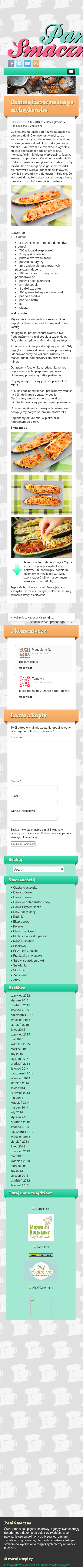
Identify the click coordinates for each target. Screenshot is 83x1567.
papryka (42, 591)
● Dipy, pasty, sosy (23, 912)
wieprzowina (38, 594)
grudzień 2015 (20, 1005)
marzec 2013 (19, 1166)
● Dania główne (53, 122)
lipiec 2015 (18, 1029)
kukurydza (17, 591)
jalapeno (60, 587)
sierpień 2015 (20, 1024)
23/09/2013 (33, 122)
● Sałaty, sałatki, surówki (27, 960)
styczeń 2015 (20, 1058)
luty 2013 (17, 1170)
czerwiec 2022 (20, 995)
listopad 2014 (20, 1068)
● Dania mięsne (21, 897)
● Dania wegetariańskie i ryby (30, 902)
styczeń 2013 (20, 1175)
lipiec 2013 (18, 1146)
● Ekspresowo (20, 921)
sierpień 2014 (20, 1083)
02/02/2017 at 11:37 (42, 682)
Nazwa (16, 781)
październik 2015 (22, 1015)
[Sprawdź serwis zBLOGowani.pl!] (41, 1287)
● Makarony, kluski (23, 931)
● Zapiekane (35, 125)
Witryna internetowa (23, 810)
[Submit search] (62, 869)
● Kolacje (17, 926)
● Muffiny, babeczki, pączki (29, 936)
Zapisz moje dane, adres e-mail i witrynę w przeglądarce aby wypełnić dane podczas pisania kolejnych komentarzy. (41, 833)
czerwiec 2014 (20, 1093)
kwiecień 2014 (20, 1102)
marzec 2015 (19, 1049)
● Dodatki (17, 916)
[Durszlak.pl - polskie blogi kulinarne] (41, 1208)
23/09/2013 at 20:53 (42, 653)
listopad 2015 (20, 1010)
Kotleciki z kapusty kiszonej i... (33, 617)
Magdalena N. (41, 649)
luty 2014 (17, 1112)
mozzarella (30, 591)
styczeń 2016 (20, 1000)
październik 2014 (22, 1073)
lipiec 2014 (18, 1088)
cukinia (31, 587)
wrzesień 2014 (20, 1078)
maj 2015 (17, 1039)
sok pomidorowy (20, 594)
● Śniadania (19, 965)
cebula (21, 587)
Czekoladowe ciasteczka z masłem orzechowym (36, 1565)
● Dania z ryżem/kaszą (26, 907)
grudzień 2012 (20, 1180)
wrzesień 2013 (20, 1136)
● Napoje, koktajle (23, 941)
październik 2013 (22, 1131)
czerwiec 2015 (20, 1034)
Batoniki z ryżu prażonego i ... (50, 622)
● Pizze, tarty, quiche (25, 950)
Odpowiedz (25, 667)
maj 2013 (17, 1156)
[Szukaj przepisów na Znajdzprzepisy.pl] (41, 1246)
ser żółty (66, 591)
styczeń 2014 (20, 1117)
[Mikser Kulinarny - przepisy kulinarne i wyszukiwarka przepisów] (41, 1227)
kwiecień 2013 (20, 1161)
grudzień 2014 (20, 1063)
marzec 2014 (19, 1107)
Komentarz (17, 737)
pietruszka (54, 591)
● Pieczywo (18, 946)
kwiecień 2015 (20, 1044)
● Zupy (15, 980)
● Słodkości (18, 970)
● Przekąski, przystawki (26, 955)
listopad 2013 (20, 1127)
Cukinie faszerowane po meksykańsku (42, 106)
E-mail (15, 796)
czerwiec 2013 (20, 1151)
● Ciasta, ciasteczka (24, 887)
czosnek (41, 587)
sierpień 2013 (20, 1141)
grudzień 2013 (20, 1122)
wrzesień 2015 (20, 1020)
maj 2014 (17, 1097)
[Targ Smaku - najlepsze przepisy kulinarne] (41, 1306)
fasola (50, 587)
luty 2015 (17, 1054)
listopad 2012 (20, 1185)
